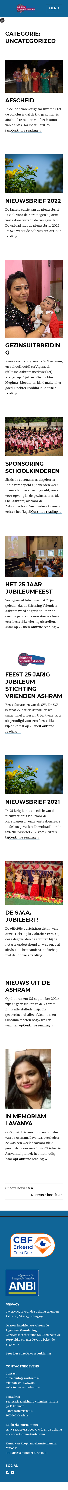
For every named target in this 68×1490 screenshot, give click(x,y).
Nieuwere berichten (47, 1195)
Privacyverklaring (38, 1353)
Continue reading (26, 130)
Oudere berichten (19, 1188)
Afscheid (19, 100)
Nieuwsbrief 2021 (32, 801)
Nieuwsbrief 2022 (33, 200)
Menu (54, 8)
